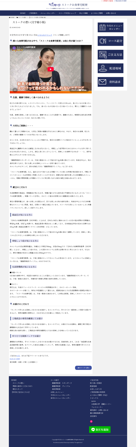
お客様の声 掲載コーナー (101, 404)
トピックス (94, 398)
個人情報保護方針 (96, 413)
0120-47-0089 (15, 359)
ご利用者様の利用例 (97, 392)
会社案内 (93, 416)
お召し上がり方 (96, 389)
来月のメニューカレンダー (60, 398)
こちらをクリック (44, 35)
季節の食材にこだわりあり (23, 386)
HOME (12, 17)
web (18, 355)
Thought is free (78, 442)
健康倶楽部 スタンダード (62, 383)
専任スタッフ (18, 389)
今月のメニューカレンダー (60, 395)
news (93, 401)
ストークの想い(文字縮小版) (38, 17)
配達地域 (93, 386)
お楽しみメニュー (57, 392)
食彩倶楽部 (56, 389)
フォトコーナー (97, 407)
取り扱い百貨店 (96, 383)
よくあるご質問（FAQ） (99, 395)
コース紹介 (55, 380)
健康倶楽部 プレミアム (61, 386)
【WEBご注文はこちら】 (20, 392)
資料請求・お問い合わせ (99, 410)
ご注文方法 (94, 380)
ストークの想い (22, 17)
